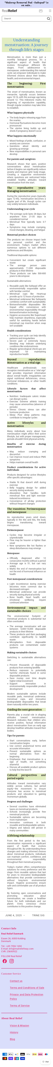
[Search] (48, 18)
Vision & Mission (19, 1025)
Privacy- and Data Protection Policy (26, 996)
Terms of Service (20, 1005)
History (14, 1032)
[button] (50, 10)
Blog (12, 1039)
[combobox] (26, 18)
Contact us (16, 981)
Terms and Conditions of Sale (27, 987)
